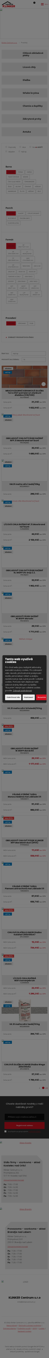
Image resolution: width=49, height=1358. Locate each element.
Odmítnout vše (13, 697)
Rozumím (42, 697)
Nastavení (28, 697)
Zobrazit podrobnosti (22, 690)
